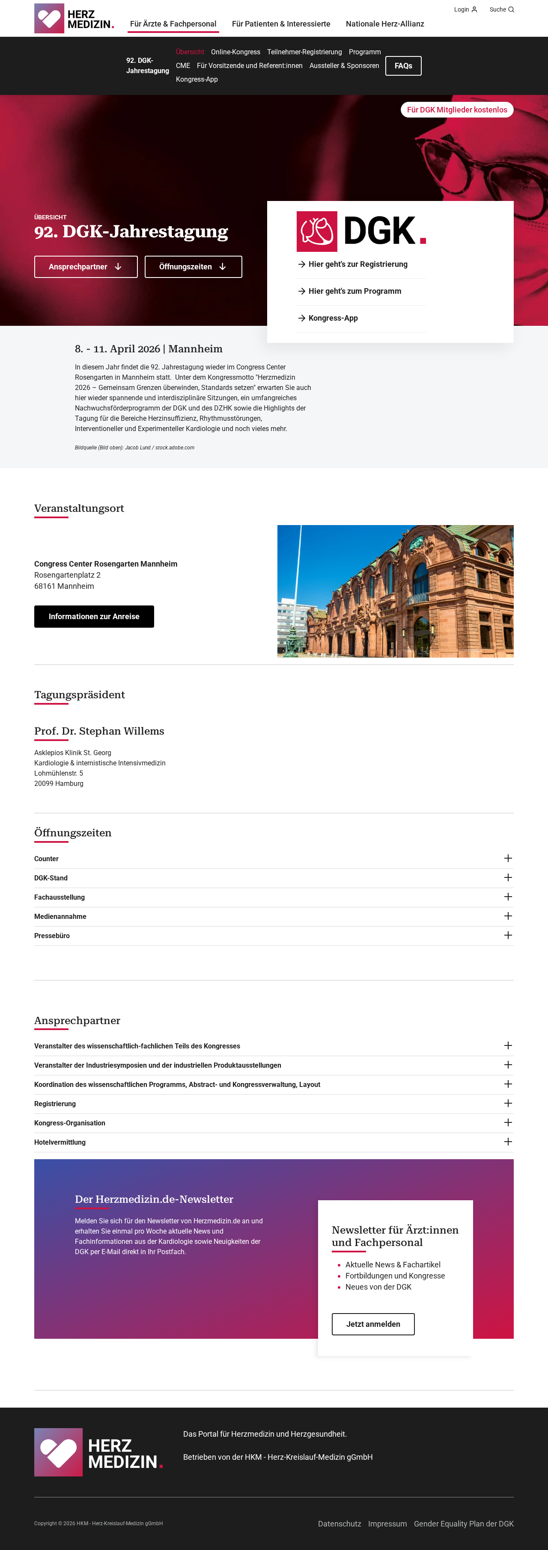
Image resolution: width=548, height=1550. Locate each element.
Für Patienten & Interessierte (281, 23)
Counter (46, 859)
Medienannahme (60, 916)
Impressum (387, 1523)
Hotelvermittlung (60, 1142)
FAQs (403, 65)
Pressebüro (52, 936)
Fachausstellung (59, 897)
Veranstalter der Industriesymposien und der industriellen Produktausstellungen (157, 1065)
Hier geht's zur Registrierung (358, 264)
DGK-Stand (51, 878)
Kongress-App (333, 317)
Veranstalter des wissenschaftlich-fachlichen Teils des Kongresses (137, 1046)
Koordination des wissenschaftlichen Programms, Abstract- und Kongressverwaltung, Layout (177, 1085)
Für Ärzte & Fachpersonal (173, 23)
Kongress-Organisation (69, 1123)
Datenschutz (339, 1523)
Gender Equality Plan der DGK (464, 1523)
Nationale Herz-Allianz (385, 23)
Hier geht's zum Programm (355, 290)
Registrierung (55, 1104)
